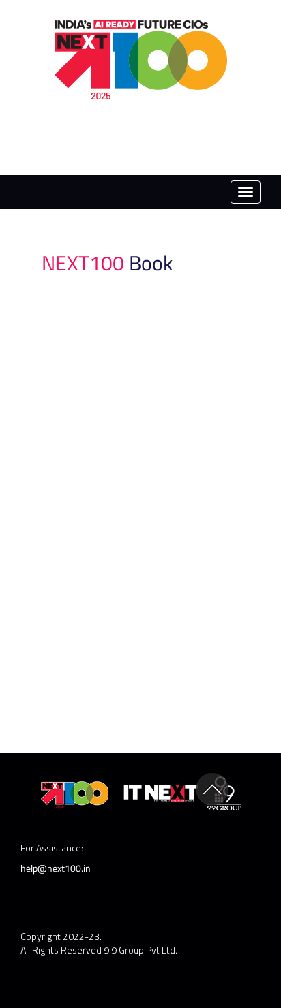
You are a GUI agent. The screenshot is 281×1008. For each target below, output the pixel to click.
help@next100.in (55, 868)
